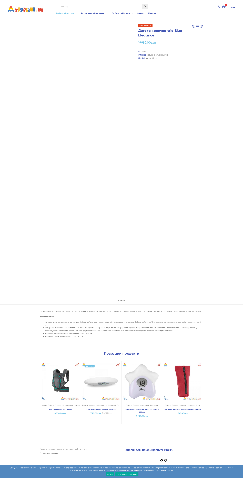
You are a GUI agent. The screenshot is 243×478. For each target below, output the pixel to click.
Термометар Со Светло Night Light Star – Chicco (142, 410)
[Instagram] (165, 461)
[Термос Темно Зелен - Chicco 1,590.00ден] (201, 26)
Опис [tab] (121, 300)
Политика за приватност (127, 474)
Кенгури (77, 405)
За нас (140, 13)
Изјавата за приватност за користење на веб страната (63, 449)
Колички (164, 55)
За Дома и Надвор (121, 13)
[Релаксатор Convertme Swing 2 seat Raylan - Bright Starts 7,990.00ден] (194, 26)
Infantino (44, 405)
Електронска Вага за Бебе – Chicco (101, 409)
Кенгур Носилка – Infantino (60, 409)
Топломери (154, 405)
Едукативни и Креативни (92, 13)
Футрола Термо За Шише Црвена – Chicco (183, 409)
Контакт (152, 13)
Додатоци (183, 405)
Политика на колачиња (49, 453)
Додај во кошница (60, 421)
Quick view (60, 383)
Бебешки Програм (65, 13)
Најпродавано (68, 405)
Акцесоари (112, 405)
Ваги (118, 405)
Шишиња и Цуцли (194, 405)
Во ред (110, 474)
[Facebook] (161, 461)
